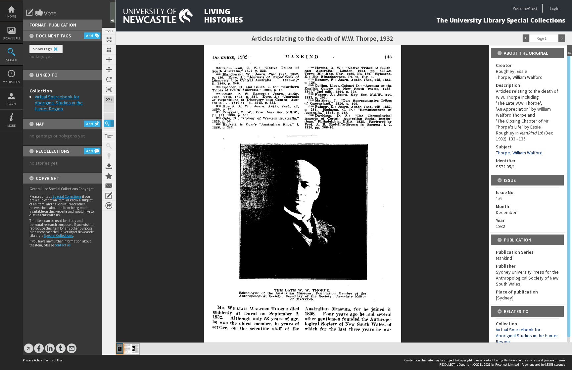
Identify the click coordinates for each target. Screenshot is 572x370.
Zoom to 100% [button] (109, 89)
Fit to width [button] (109, 60)
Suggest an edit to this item (29, 12)
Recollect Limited (507, 364)
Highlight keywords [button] (109, 156)
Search (11, 60)
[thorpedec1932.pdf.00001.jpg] (119, 348)
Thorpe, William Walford (519, 153)
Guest (532, 8)
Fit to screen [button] (109, 50)
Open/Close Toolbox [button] (113, 12)
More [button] (11, 126)
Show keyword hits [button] (109, 146)
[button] (109, 123)
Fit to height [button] (109, 70)
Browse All (12, 38)
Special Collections (66, 196)
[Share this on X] (28, 345)
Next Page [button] (561, 38)
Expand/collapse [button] (569, 50)
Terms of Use (53, 360)
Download (109, 166)
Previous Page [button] (526, 38)
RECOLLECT (447, 364)
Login (11, 104)
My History (11, 82)
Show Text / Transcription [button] (109, 136)
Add (89, 35)
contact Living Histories (500, 360)
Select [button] (554, 38)
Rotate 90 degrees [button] (109, 79)
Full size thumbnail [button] (109, 40)
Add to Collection (109, 176)
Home (11, 16)
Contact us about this (109, 186)
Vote (46, 12)
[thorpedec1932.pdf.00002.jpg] (131, 349)
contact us (63, 245)
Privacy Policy (32, 360)
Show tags (42, 48)
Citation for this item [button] (109, 206)
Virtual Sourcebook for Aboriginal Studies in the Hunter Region (59, 103)
